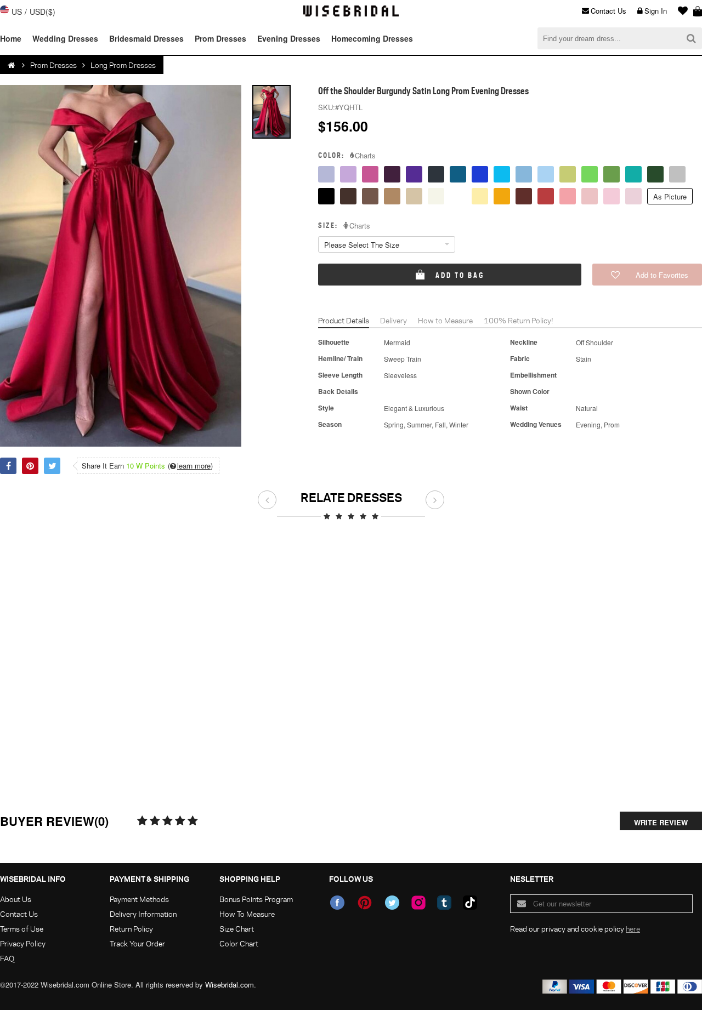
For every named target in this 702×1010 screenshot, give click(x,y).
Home (10, 38)
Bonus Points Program (256, 899)
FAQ (7, 958)
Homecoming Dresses (372, 38)
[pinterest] (364, 902)
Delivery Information (143, 913)
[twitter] (392, 902)
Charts (365, 156)
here (633, 928)
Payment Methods (139, 899)
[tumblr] (444, 902)
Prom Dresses (220, 38)
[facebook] (337, 902)
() (190, 466)
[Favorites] (680, 11)
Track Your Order (137, 943)
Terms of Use (21, 928)
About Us (15, 899)
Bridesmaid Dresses (146, 38)
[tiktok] (470, 902)
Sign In (655, 10)
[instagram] (418, 902)
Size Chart (236, 928)
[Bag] (697, 11)
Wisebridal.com (229, 984)
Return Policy (131, 928)
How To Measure (247, 913)
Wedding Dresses (65, 38)
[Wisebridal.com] (12, 65)
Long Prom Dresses (123, 65)
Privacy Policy (23, 943)
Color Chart (238, 943)
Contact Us (608, 10)
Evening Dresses (288, 38)
